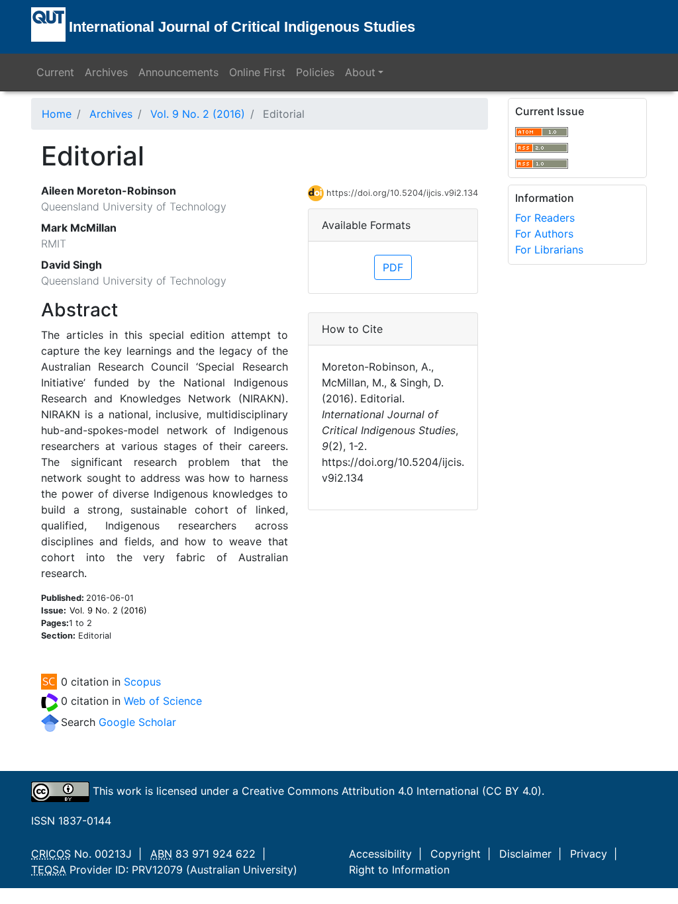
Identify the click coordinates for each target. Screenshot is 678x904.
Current (55, 72)
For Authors (544, 233)
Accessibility (380, 853)
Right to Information (399, 869)
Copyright (455, 853)
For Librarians (549, 249)
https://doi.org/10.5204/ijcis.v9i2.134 (402, 193)
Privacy (588, 853)
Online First (257, 72)
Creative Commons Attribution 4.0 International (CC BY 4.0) (392, 790)
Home (57, 113)
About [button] (360, 72)
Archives (106, 72)
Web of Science (163, 700)
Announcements (178, 72)
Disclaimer (525, 853)
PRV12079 (157, 869)
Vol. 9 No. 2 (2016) (197, 113)
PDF (393, 267)
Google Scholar (137, 722)
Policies (315, 72)
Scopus (142, 681)
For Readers (545, 217)
